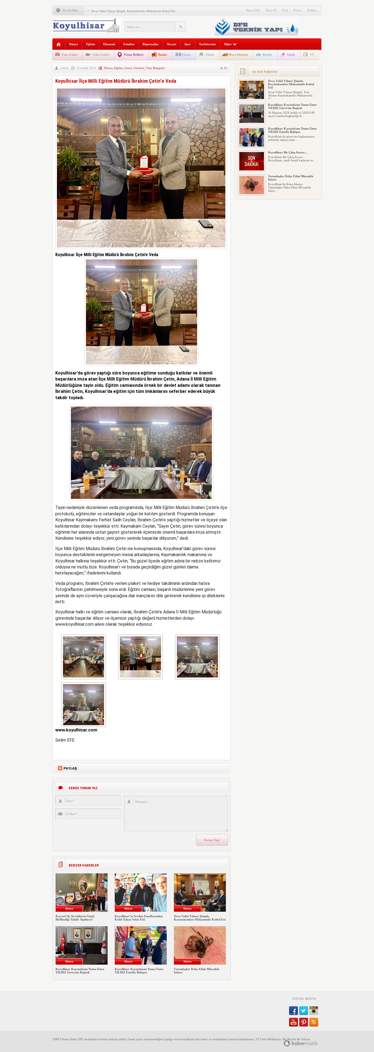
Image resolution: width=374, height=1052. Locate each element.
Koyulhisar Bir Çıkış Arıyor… (288, 152)
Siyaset (171, 44)
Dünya (73, 44)
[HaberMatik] (307, 1043)
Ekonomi (109, 44)
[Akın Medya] (287, 1043)
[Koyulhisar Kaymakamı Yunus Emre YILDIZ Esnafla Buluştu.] (251, 145)
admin (64, 68)
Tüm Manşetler (155, 68)
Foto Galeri (69, 54)
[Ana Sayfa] (58, 44)
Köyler (267, 54)
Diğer (228, 44)
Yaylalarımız (207, 44)
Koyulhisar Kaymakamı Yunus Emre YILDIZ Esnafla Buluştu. (139, 970)
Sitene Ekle (253, 10)
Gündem (128, 44)
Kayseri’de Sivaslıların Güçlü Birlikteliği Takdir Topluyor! (75, 917)
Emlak (210, 54)
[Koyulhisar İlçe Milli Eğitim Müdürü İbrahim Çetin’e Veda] (141, 250)
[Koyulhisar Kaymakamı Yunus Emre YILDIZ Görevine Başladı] (251, 122)
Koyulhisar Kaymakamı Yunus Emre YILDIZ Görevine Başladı (80, 970)
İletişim (312, 10)
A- (222, 68)
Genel (128, 68)
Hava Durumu (238, 54)
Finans (186, 54)
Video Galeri (100, 54)
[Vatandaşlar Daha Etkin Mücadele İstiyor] (251, 193)
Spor (188, 44)
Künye (298, 10)
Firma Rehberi (133, 54)
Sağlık (291, 54)
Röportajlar (151, 44)
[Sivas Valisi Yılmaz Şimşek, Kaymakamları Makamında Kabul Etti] (251, 98)
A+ (226, 68)
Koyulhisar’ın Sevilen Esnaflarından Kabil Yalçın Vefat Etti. (139, 917)
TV (312, 54)
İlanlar (162, 54)
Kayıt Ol (271, 10)
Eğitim (90, 44)
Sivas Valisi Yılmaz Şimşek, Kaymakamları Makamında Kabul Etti (133, 11)
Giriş (285, 10)
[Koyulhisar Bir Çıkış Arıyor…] (251, 169)
